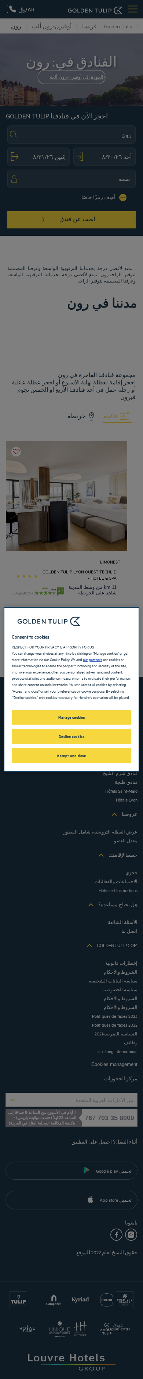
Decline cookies (72, 736)
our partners (92, 659)
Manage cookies (71, 717)
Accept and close (71, 755)
